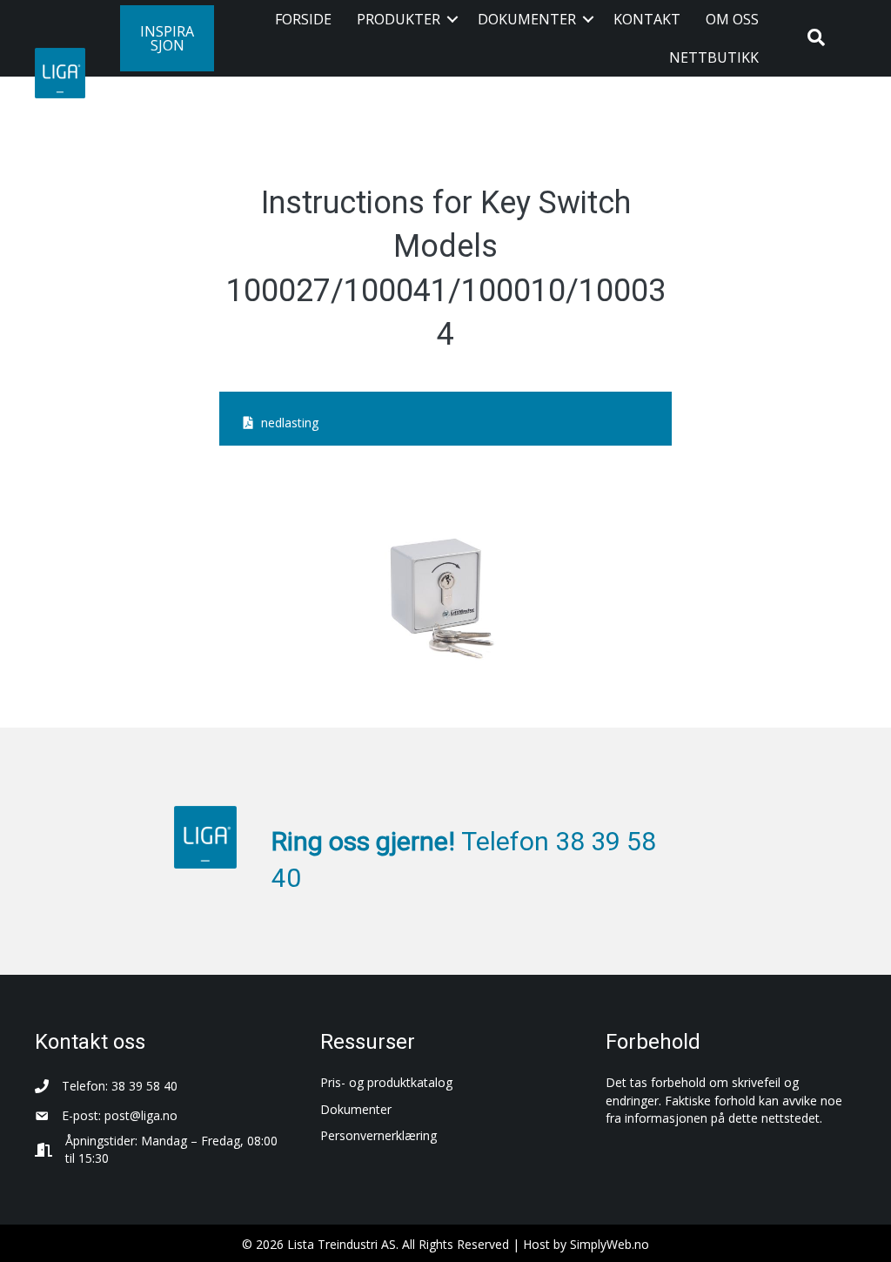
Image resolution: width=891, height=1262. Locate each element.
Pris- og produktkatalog (386, 1082)
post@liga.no (141, 1115)
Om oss (732, 19)
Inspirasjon (167, 38)
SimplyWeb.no (609, 1244)
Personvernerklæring (378, 1135)
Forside (303, 19)
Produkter (398, 19)
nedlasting (289, 422)
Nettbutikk (714, 57)
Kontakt (646, 19)
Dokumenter (527, 19)
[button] (452, 19)
